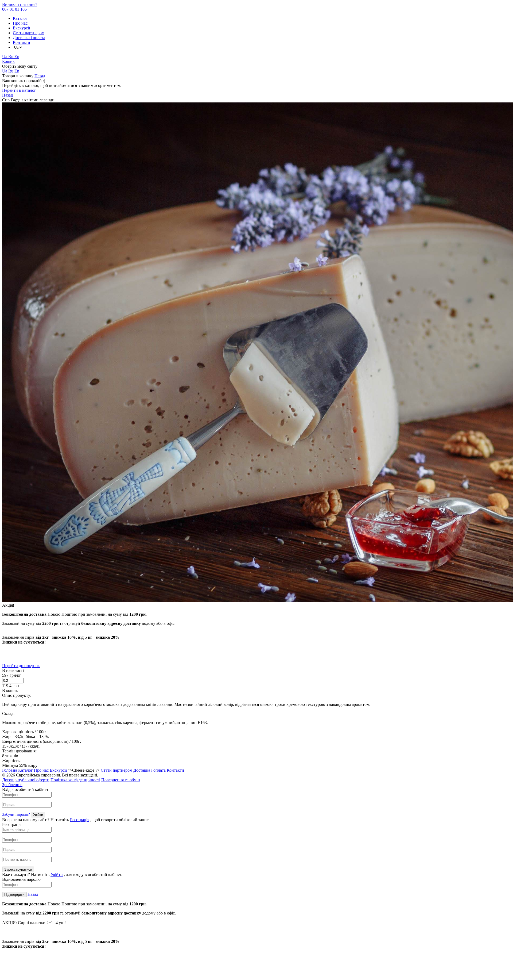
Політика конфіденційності (75, 780)
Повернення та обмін (120, 780)
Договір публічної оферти (25, 780)
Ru (11, 56)
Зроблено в (12, 784)
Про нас (20, 23)
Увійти (56, 874)
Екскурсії (21, 28)
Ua (5, 56)
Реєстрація (79, 819)
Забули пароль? (16, 814)
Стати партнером (28, 32)
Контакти (21, 42)
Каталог (20, 18)
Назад (39, 76)
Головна (9, 770)
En (16, 56)
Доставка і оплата (29, 37)
